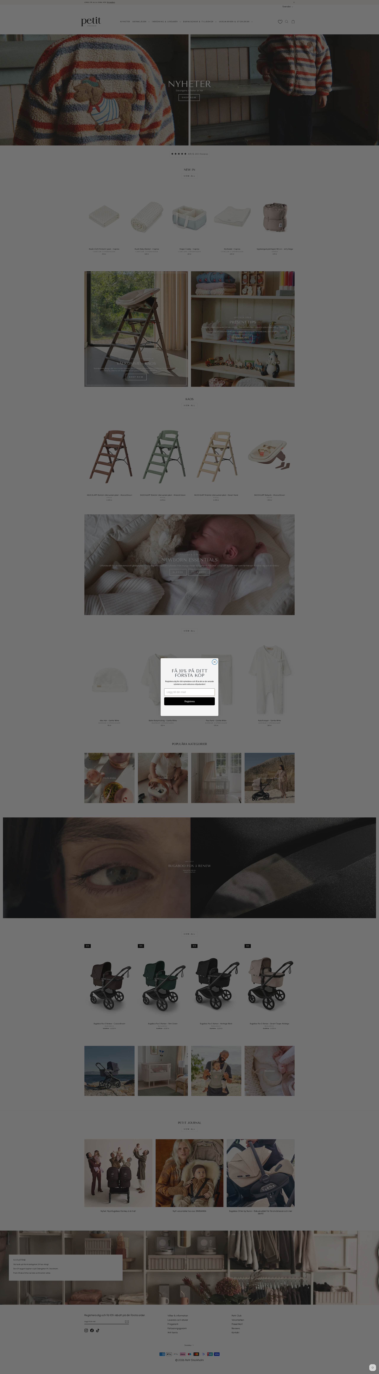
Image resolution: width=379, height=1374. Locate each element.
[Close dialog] (214, 662)
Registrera (189, 701)
